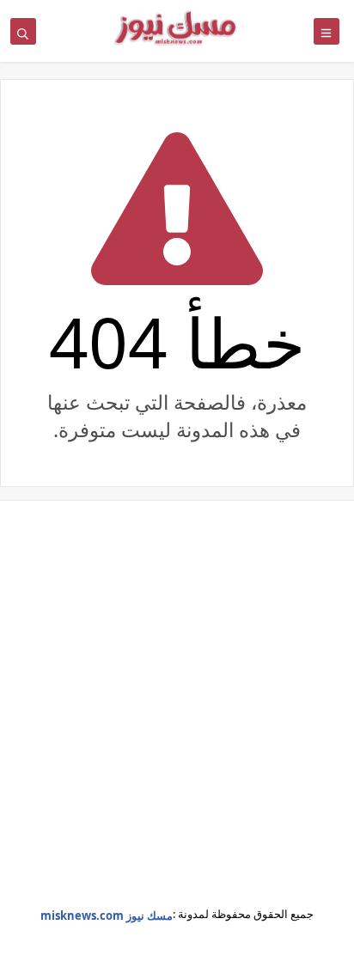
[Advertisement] (177, 716)
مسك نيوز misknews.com (106, 915)
